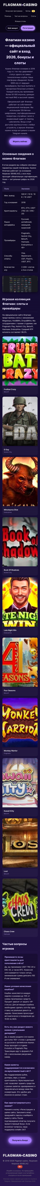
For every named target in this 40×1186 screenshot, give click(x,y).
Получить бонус (20, 1140)
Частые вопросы (21, 16)
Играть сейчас (20, 141)
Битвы (30, 11)
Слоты (33, 16)
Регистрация (28, 28)
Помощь (8, 16)
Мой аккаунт (13, 28)
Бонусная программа (14, 11)
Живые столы (20, 21)
